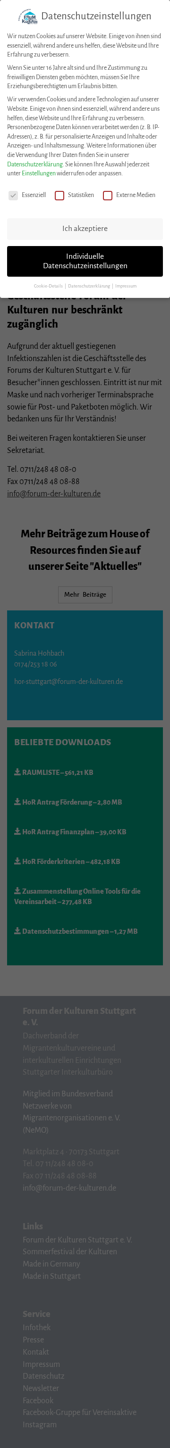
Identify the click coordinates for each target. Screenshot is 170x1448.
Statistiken (81, 195)
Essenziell (34, 195)
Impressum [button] (125, 286)
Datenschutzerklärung (35, 164)
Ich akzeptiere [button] (85, 228)
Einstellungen (39, 173)
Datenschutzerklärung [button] (89, 286)
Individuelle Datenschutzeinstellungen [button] (85, 261)
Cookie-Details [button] (49, 286)
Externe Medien (135, 195)
